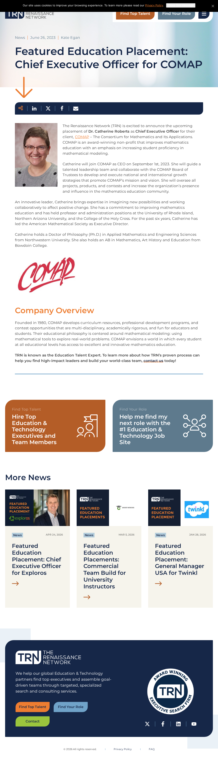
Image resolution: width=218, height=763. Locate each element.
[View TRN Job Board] (163, 426)
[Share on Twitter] (46, 108)
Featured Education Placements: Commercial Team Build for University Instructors (104, 566)
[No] (213, 6)
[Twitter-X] (147, 724)
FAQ (152, 749)
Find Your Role (176, 13)
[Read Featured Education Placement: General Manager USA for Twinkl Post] (158, 584)
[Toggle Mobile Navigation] (203, 13)
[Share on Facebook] (60, 108)
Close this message (181, 5)
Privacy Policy (123, 749)
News (17, 535)
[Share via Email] (73, 108)
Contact (33, 721)
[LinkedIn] (178, 724)
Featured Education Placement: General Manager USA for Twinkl (179, 559)
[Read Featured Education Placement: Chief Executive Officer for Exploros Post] (15, 584)
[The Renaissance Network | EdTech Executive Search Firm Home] (29, 13)
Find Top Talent (135, 13)
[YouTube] (194, 724)
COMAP (82, 137)
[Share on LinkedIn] (32, 108)
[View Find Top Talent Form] (55, 426)
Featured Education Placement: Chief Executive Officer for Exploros (36, 559)
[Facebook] (163, 724)
